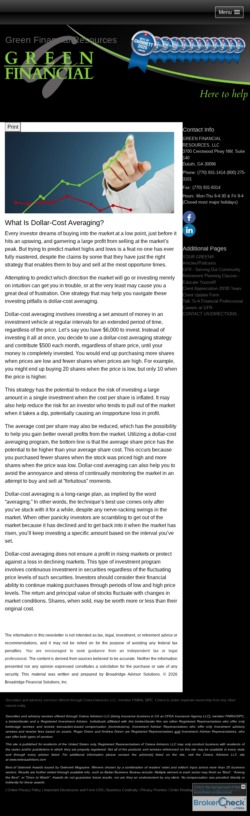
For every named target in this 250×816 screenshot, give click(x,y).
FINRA (137, 700)
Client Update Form (201, 295)
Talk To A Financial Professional (213, 301)
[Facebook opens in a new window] (189, 216)
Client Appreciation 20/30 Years (212, 288)
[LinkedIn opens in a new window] (189, 229)
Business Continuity (122, 790)
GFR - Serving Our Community (212, 269)
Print (12, 127)
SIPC (149, 700)
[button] (229, 12)
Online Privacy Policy (24, 790)
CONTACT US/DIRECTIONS (210, 313)
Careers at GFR (197, 307)
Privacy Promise (154, 790)
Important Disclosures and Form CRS (74, 790)
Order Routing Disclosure (190, 790)
